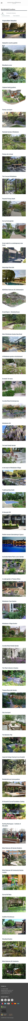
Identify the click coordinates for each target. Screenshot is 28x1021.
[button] (1, 3)
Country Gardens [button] (6, 15)
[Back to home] (14, 3)
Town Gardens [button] (16, 15)
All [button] (2, 13)
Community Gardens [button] (11, 13)
